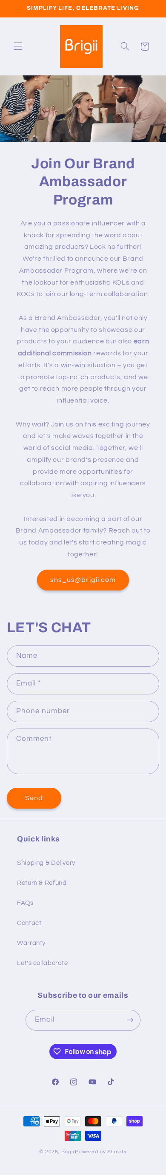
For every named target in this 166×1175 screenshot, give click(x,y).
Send (34, 798)
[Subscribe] (130, 1020)
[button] (18, 46)
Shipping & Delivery (46, 863)
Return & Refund (41, 883)
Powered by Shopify (100, 1151)
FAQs (25, 903)
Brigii (67, 1151)
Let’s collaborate (42, 963)
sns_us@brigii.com (83, 579)
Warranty (31, 943)
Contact (29, 923)
